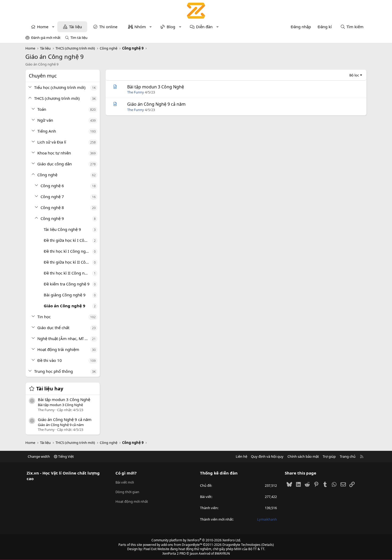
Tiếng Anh (46, 131)
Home (42, 26)
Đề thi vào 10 (49, 360)
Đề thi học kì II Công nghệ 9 (68, 273)
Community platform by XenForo (196, 540)
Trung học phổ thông (53, 371)
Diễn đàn (204, 26)
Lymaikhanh (267, 519)
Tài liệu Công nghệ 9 (62, 229)
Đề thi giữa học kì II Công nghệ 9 (68, 262)
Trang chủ (347, 456)
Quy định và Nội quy (267, 456)
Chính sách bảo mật (303, 456)
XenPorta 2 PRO (174, 553)
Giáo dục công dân (54, 163)
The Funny (135, 92)
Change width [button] (39, 456)
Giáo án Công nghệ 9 (64, 305)
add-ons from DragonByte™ (181, 544)
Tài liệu (75, 26)
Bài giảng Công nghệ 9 (65, 294)
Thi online (108, 26)
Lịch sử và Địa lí (51, 142)
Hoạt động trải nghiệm (58, 349)
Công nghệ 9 (52, 218)
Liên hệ (241, 456)
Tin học (44, 316)
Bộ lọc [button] (354, 75)
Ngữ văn (45, 120)
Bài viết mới (124, 482)
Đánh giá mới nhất (46, 37)
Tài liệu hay (49, 388)
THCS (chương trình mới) (57, 98)
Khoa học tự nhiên (54, 153)
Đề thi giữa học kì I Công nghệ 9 (68, 240)
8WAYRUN (222, 553)
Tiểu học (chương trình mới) (60, 87)
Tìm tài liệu (78, 37)
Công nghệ (47, 174)
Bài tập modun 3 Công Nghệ (64, 399)
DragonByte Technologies (241, 544)
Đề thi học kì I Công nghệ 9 (68, 251)
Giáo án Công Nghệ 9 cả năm (64, 419)
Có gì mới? (126, 473)
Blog (171, 26)
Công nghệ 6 (52, 185)
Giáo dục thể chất (53, 327)
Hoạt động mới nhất (131, 501)
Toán (41, 109)
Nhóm (140, 26)
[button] (53, 26)
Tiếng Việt (65, 456)
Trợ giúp (329, 456)
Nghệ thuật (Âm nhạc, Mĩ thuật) (64, 338)
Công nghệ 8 (52, 207)
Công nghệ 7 (52, 196)
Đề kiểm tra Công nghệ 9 (67, 284)
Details (267, 544)
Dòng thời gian (127, 491)
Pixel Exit (150, 549)
